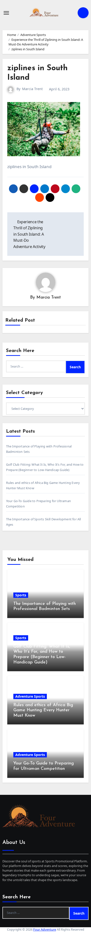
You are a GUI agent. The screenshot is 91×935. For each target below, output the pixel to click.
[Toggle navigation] (6, 13)
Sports (20, 595)
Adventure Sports (30, 696)
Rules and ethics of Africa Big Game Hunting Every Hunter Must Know (43, 710)
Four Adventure (44, 929)
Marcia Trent (32, 88)
